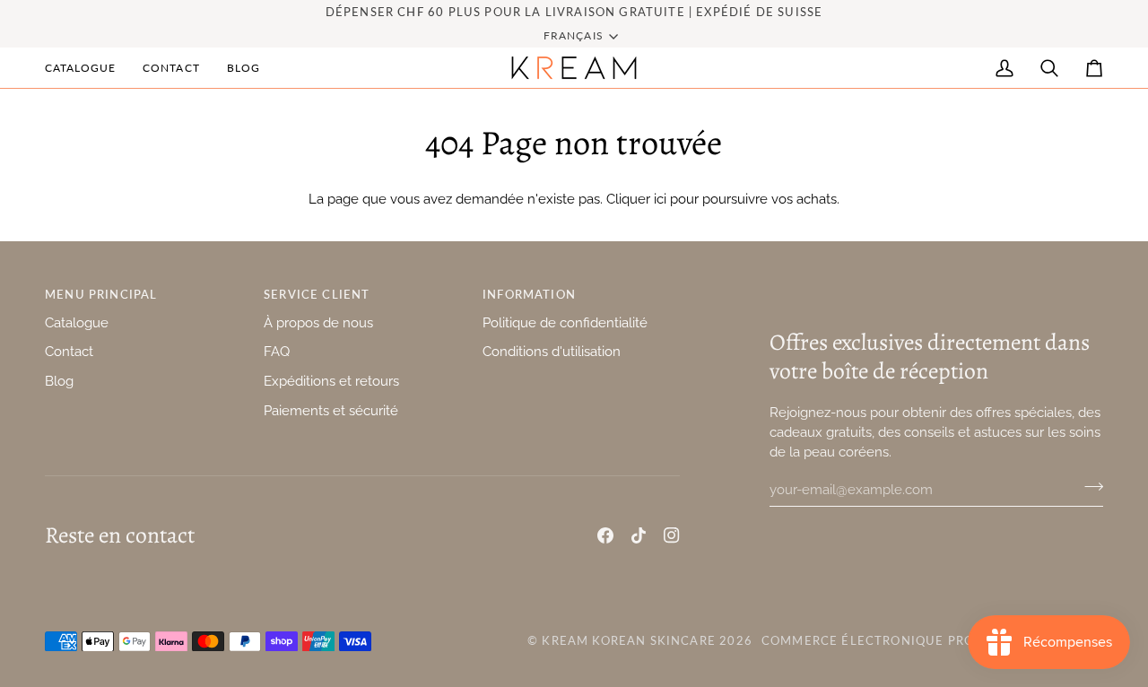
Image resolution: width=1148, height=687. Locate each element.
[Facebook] (605, 535)
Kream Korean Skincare (629, 640)
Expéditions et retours (331, 380)
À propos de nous (318, 322)
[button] (87, 68)
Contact (69, 351)
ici (660, 198)
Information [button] (529, 294)
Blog (59, 380)
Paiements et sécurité (331, 410)
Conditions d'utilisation (552, 351)
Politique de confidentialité (565, 322)
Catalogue (77, 322)
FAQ (277, 351)
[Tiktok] (638, 535)
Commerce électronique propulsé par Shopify (932, 640)
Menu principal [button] (101, 294)
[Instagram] (672, 535)
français (573, 35)
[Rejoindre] (1088, 487)
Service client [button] (317, 294)
